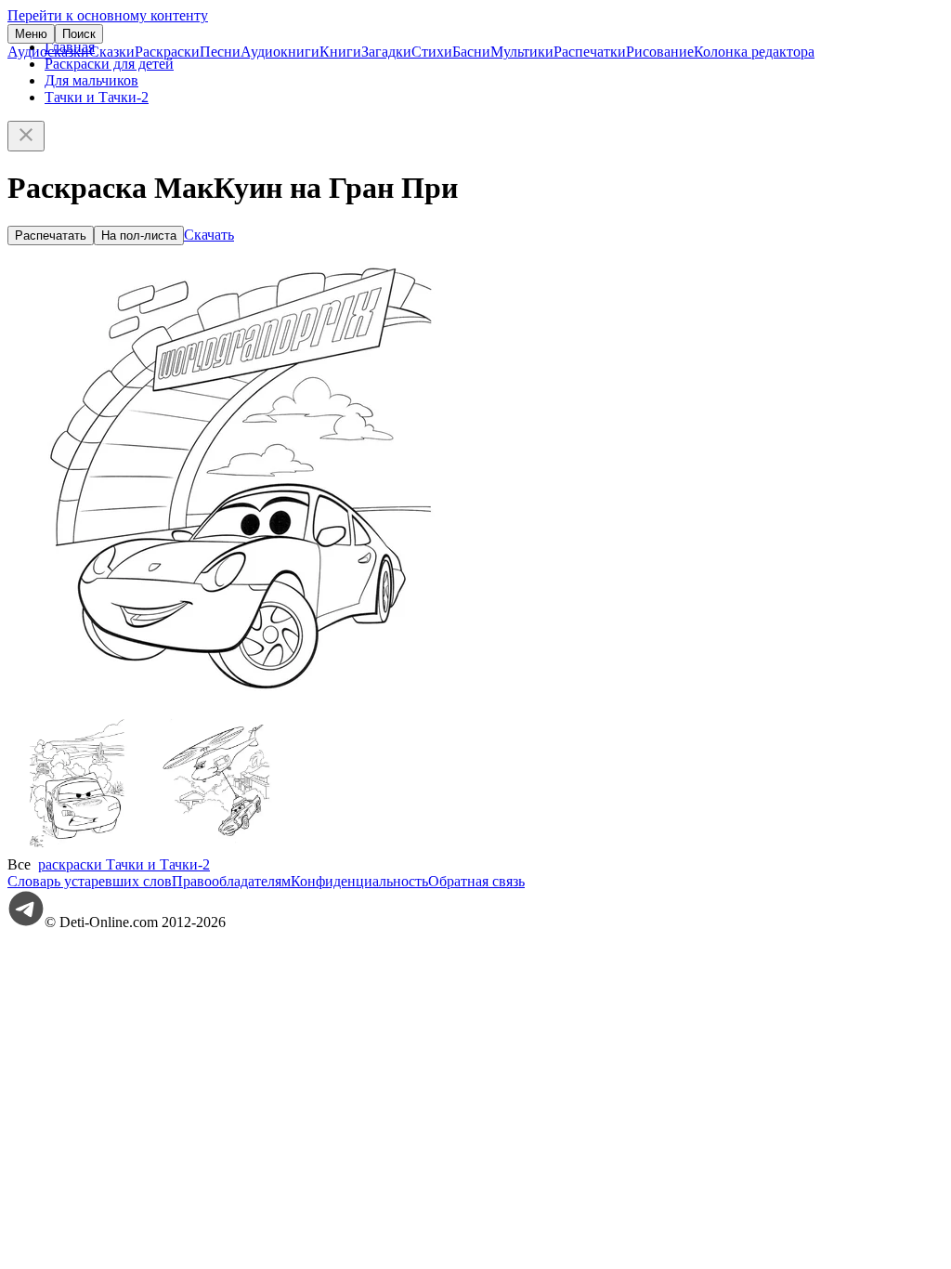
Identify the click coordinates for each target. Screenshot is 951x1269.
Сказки (112, 51)
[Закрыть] (26, 136)
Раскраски (167, 51)
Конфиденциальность (359, 881)
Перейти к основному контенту (107, 15)
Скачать (209, 234)
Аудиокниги (280, 51)
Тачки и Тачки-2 (97, 97)
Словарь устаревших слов (89, 881)
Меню (31, 34)
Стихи (431, 51)
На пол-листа (138, 235)
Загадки (386, 51)
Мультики (522, 51)
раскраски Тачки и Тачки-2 (124, 864)
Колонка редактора (754, 51)
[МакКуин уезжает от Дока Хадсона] (77, 848)
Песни (220, 51)
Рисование (660, 51)
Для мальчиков (91, 80)
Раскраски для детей (109, 64)
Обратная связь (476, 881)
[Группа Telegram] (26, 922)
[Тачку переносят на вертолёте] (216, 848)
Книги (340, 51)
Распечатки (590, 51)
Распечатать (50, 235)
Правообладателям (231, 881)
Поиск (79, 34)
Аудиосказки (48, 51)
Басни (471, 51)
